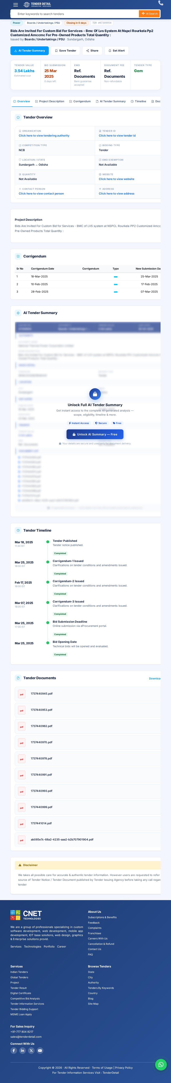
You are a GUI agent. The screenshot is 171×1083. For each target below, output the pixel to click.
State (91, 971)
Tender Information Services (27, 1003)
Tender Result (18, 987)
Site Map (93, 1003)
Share (94, 50)
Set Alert (119, 50)
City (90, 977)
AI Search (152, 13)
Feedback (94, 922)
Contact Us (94, 949)
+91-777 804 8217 (21, 1031)
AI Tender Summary (32, 50)
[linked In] (22, 1050)
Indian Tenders (19, 971)
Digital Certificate (20, 993)
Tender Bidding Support (24, 1009)
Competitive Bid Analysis (25, 998)
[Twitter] (31, 1050)
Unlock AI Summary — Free (97, 434)
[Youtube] (40, 1050)
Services (15, 946)
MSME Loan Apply (21, 1014)
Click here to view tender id (117, 135)
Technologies (32, 946)
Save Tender (67, 50)
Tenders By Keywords (101, 987)
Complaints (94, 927)
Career (61, 946)
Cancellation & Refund (101, 943)
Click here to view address (116, 193)
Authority (93, 982)
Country (93, 993)
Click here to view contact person (41, 193)
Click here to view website (116, 179)
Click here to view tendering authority (44, 135)
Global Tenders (19, 977)
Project (14, 982)
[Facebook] (13, 1050)
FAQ (90, 954)
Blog (90, 998)
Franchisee (94, 933)
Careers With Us (97, 938)
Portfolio (49, 946)
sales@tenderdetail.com (25, 1036)
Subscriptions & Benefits (102, 917)
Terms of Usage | (103, 1067)
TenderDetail (111, 1072)
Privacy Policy (124, 1067)
